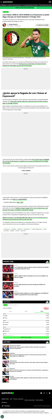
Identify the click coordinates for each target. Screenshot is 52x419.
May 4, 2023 (20, 202)
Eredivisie (14, 229)
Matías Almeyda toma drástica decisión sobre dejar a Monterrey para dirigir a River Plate (29, 363)
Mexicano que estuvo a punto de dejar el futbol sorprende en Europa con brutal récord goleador (28, 347)
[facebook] (41, 393)
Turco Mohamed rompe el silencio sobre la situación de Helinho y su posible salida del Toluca (31, 268)
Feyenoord (19, 229)
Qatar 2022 (23, 231)
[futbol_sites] (6, 406)
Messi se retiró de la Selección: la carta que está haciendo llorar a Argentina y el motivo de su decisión (29, 371)
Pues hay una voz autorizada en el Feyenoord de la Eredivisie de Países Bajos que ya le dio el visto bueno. (24, 65)
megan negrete (13, 24)
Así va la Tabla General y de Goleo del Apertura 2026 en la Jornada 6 (29, 285)
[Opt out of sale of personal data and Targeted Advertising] (2, 416)
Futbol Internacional (37, 229)
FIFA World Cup (27, 229)
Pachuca (17, 231)
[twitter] (46, 393)
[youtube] (49, 393)
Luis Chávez (6, 231)
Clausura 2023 (7, 229)
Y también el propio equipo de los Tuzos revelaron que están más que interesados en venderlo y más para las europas (25, 209)
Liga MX (44, 229)
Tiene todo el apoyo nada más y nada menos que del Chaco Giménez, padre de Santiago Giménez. (25, 102)
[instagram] (44, 393)
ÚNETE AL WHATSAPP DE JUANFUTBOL (25, 8)
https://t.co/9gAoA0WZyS (20, 199)
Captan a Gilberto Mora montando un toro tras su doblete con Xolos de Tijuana (31, 277)
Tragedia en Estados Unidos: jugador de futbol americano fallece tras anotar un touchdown (29, 378)
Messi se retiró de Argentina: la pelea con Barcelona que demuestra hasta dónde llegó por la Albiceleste (28, 355)
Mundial (12, 231)
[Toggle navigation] (1, 2)
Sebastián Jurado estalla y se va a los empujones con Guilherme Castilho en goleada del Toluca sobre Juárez (31, 294)
